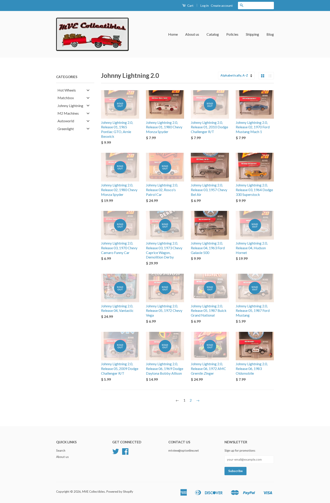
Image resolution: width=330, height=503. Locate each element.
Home (173, 34)
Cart (190, 5)
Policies (232, 34)
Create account (222, 5)
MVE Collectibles (93, 491)
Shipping (252, 34)
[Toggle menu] (88, 90)
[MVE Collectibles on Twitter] (115, 453)
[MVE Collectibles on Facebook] (125, 453)
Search (60, 450)
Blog (270, 34)
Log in (204, 5)
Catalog (213, 34)
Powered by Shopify (119, 491)
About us (192, 34)
